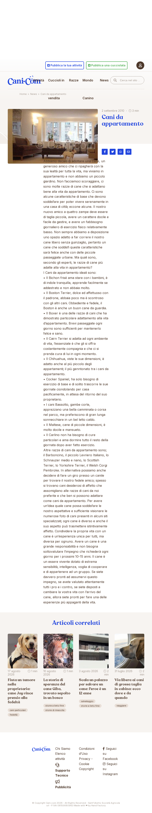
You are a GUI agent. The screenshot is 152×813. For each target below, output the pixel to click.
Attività (38, 80)
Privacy (84, 759)
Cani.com (24, 80)
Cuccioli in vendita (56, 89)
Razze (74, 80)
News (104, 80)
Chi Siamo (62, 749)
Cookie (84, 764)
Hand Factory (98, 805)
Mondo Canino (88, 89)
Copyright (86, 769)
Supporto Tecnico (62, 772)
